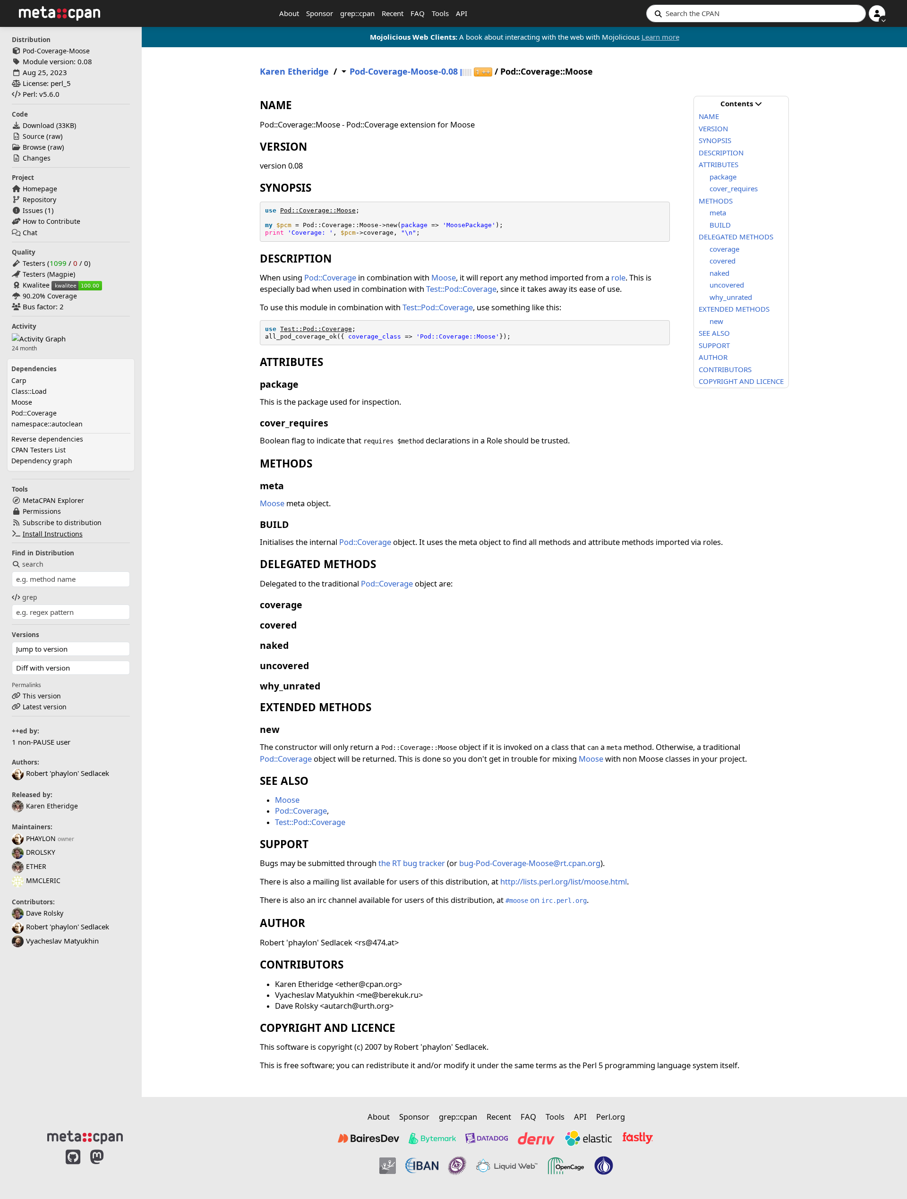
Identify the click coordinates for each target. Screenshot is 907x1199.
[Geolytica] (387, 1166)
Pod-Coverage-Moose (56, 50)
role (618, 277)
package (723, 176)
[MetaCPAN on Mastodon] (106, 1167)
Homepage (40, 188)
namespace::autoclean (47, 423)
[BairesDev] (368, 1138)
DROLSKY (40, 852)
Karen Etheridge (52, 805)
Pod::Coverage (34, 412)
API (461, 13)
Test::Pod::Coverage (461, 288)
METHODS (716, 200)
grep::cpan (357, 13)
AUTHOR (713, 357)
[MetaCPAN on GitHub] (73, 1167)
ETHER (36, 866)
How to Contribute (51, 221)
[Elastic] (588, 1138)
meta (718, 212)
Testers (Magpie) (49, 274)
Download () (49, 125)
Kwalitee (36, 285)
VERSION (713, 128)
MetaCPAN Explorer (53, 500)
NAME (709, 116)
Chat (30, 232)
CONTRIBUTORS (725, 369)
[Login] (877, 13)
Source (33, 136)
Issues (33, 210)
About (289, 13)
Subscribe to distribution (62, 522)
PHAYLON (41, 838)
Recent (392, 13)
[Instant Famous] (457, 1166)
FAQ (418, 13)
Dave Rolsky (44, 913)
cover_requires (734, 188)
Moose (21, 402)
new (716, 321)
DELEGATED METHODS (736, 236)
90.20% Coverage (50, 295)
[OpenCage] (566, 1166)
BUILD (720, 225)
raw (54, 136)
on (546, 899)
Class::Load (29, 391)
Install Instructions (53, 533)
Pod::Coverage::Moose (318, 210)
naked (719, 273)
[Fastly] (637, 1138)
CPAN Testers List (38, 449)
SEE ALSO (714, 333)
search (32, 564)
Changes (37, 157)
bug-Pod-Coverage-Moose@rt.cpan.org (529, 863)
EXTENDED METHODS (734, 309)
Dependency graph (41, 460)
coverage (724, 249)
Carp (18, 380)
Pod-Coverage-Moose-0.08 (404, 71)
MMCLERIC (43, 880)
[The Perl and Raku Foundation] (603, 1166)
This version (42, 695)
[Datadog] (486, 1138)
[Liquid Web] (507, 1166)
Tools (440, 13)
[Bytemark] (432, 1138)
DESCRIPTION (721, 152)
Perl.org (610, 1116)
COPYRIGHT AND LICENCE (741, 381)
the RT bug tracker (411, 863)
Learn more (660, 37)
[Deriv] (536, 1138)
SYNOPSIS (715, 140)
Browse (34, 147)
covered (723, 260)
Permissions (42, 511)
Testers (34, 263)
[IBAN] (421, 1166)
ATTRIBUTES (718, 164)
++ (483, 72)
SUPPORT (714, 345)
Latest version (45, 706)
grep (29, 597)
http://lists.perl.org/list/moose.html (563, 881)
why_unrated (731, 297)
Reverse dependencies (47, 438)
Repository (39, 199)
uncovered (727, 284)
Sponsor (319, 13)
